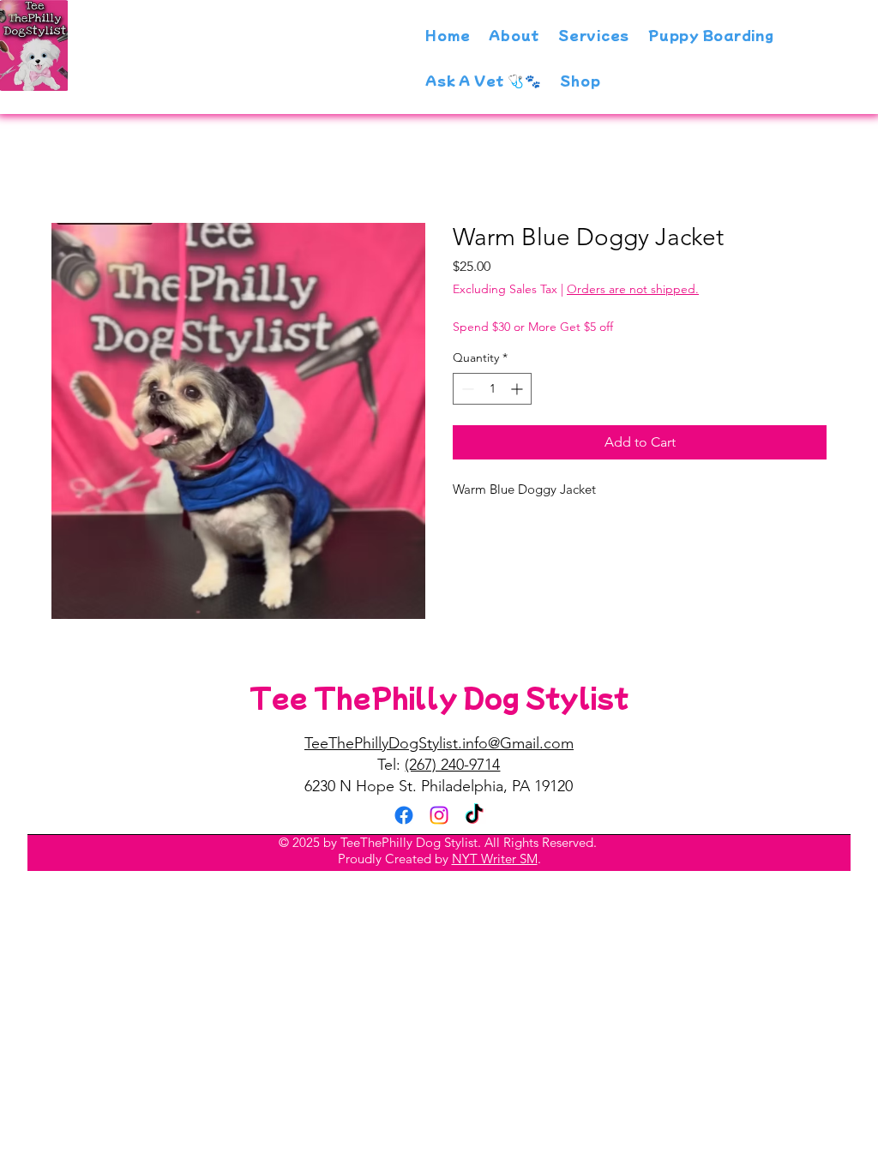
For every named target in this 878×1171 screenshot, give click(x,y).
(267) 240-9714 (452, 764)
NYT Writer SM (495, 858)
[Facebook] (404, 815)
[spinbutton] (492, 389)
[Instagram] (439, 815)
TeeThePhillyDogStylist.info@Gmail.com (439, 743)
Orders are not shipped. (633, 289)
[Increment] (518, 389)
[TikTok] (474, 815)
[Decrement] (466, 389)
